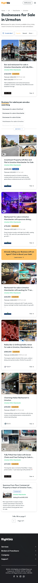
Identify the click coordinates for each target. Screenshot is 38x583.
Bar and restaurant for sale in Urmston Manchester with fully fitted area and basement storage (19, 65)
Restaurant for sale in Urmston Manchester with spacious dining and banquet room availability (17, 218)
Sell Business (27, 3)
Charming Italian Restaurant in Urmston (16, 399)
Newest (25, 33)
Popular (18, 33)
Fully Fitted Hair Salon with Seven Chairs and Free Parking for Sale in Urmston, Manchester (18, 456)
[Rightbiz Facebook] (14, 577)
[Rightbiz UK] (5, 3)
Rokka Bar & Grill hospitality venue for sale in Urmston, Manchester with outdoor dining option (19, 346)
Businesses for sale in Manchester (13, 113)
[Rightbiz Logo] (7, 540)
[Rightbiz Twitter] (17, 577)
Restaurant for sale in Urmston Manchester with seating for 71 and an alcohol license (18, 288)
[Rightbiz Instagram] (20, 577)
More (30, 33)
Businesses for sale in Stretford (13, 109)
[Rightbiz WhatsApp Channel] (24, 576)
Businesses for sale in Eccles (12, 117)
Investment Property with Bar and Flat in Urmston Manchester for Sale (18, 161)
